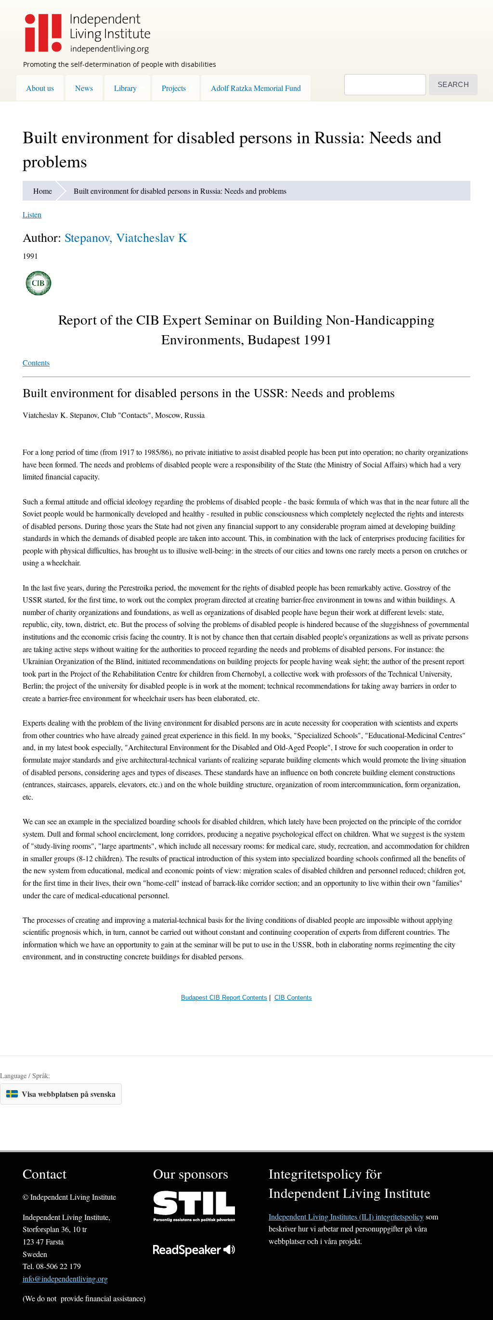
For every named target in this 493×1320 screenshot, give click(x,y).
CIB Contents (293, 997)
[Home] (82, 27)
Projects (174, 88)
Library (125, 88)
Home (42, 191)
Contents (36, 362)
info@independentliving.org (65, 1278)
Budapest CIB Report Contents (224, 997)
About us (40, 88)
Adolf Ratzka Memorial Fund (256, 88)
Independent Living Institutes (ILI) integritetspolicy (346, 1216)
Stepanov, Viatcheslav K (126, 237)
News (84, 88)
